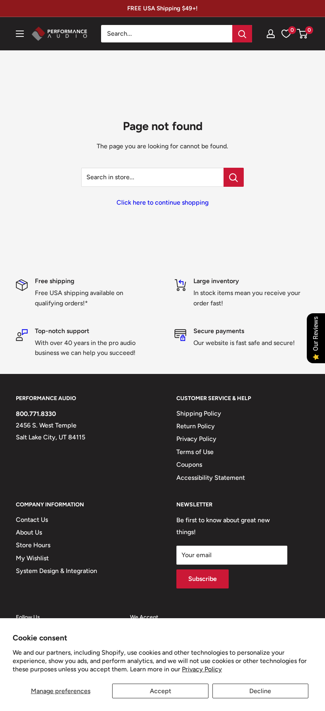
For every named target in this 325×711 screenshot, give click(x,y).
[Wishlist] (286, 33)
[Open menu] (20, 34)
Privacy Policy (202, 669)
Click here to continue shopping (162, 202)
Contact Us (32, 519)
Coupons (189, 464)
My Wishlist (32, 558)
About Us (29, 532)
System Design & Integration (56, 571)
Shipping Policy (198, 413)
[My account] (271, 33)
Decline (260, 691)
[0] (303, 33)
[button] (302, 33)
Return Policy (195, 426)
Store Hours (33, 545)
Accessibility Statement (210, 477)
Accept (160, 691)
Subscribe (202, 579)
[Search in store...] (234, 177)
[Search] (242, 33)
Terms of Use (195, 452)
